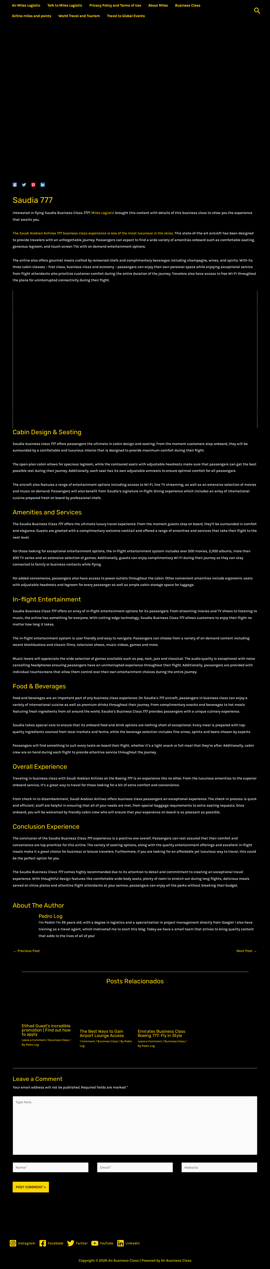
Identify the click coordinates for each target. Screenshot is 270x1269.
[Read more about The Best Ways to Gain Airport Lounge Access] (106, 1008)
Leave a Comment (34, 1040)
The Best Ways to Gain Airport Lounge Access (102, 1033)
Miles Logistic (102, 213)
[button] (257, 10)
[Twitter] (24, 184)
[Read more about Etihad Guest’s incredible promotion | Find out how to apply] (48, 1005)
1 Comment (87, 1041)
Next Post (246, 951)
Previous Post (26, 951)
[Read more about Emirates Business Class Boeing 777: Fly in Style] (164, 1008)
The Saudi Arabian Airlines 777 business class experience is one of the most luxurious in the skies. (93, 233)
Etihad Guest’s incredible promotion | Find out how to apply (46, 1030)
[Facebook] (15, 184)
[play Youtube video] (135, 359)
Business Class (58, 1040)
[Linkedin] (42, 184)
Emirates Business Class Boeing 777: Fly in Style (161, 1033)
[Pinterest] (33, 184)
